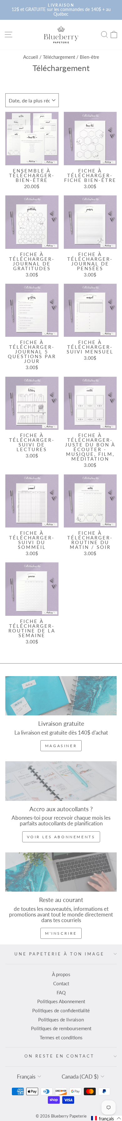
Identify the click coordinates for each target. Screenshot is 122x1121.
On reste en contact (59, 1055)
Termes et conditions (61, 1037)
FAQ (61, 992)
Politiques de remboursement (61, 1028)
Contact (61, 983)
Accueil (30, 57)
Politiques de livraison (61, 1019)
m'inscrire (61, 933)
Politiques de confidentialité (61, 1010)
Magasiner (61, 745)
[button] (106, 1118)
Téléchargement (59, 57)
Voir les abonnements (61, 836)
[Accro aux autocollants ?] (61, 781)
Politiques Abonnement (61, 1001)
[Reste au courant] (61, 872)
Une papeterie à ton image (59, 953)
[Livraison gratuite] (61, 695)
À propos (61, 974)
